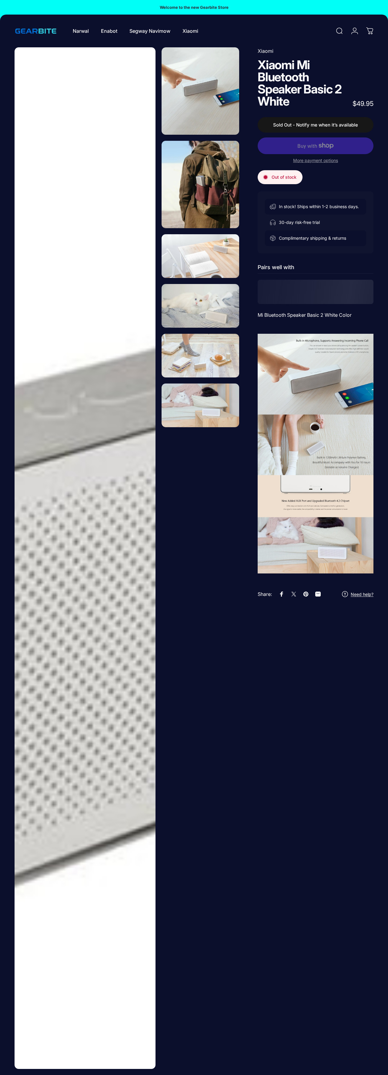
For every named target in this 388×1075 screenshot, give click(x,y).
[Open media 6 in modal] (200, 355)
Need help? (362, 594)
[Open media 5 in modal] (200, 306)
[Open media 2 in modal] (200, 91)
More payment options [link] (315, 160)
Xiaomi (265, 51)
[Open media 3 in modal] (200, 184)
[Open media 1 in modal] (85, 558)
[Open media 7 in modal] (200, 405)
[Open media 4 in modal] (200, 256)
